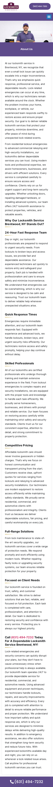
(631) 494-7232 (22, 637)
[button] (48, 16)
